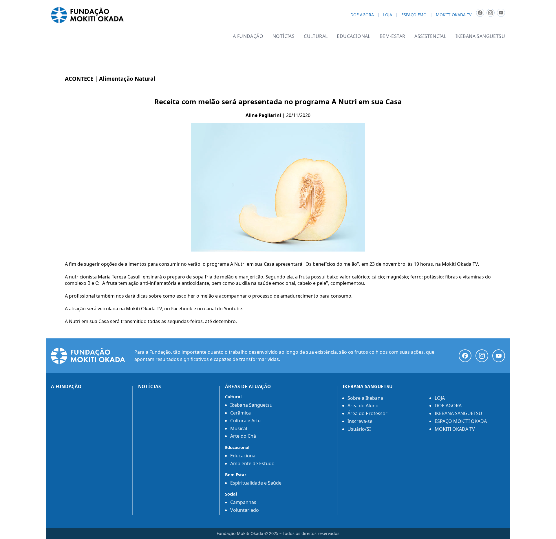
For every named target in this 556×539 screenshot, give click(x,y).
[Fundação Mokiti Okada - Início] (88, 356)
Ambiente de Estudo (252, 463)
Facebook (181, 308)
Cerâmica (240, 413)
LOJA (387, 14)
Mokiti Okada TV (144, 308)
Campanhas (243, 502)
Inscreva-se (360, 421)
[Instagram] (481, 355)
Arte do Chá (243, 436)
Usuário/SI (359, 429)
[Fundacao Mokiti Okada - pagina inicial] (87, 15)
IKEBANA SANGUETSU (480, 36)
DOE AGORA (362, 14)
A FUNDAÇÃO (248, 36)
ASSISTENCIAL (430, 36)
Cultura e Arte (245, 420)
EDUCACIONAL (353, 36)
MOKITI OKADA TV (453, 14)
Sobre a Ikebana (365, 398)
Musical (238, 428)
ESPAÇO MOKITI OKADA (461, 421)
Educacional (243, 455)
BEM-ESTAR (392, 36)
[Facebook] (465, 355)
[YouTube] (498, 355)
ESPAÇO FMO (414, 14)
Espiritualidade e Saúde (255, 483)
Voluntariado (244, 510)
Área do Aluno (363, 405)
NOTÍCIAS (283, 36)
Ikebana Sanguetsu (251, 405)
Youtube (233, 308)
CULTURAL (316, 36)
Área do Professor (367, 413)
